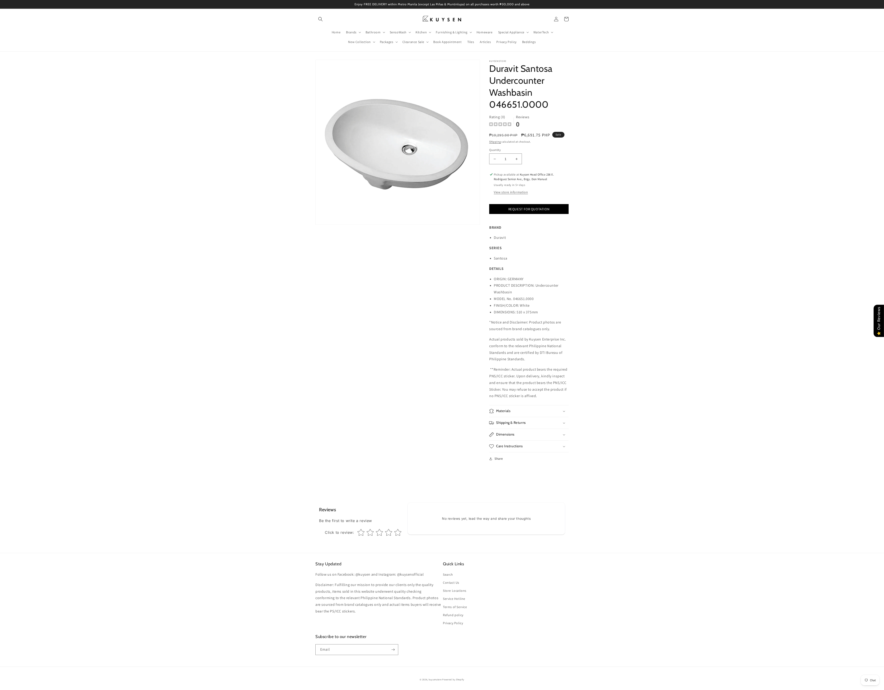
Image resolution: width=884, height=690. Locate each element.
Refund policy (453, 615)
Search (448, 574)
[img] (500, 124)
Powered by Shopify (453, 679)
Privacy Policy (453, 623)
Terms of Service (455, 607)
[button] (320, 19)
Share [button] (498, 458)
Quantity (495, 150)
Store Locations (454, 591)
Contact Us (451, 582)
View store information (511, 192)
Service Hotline (454, 599)
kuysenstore (435, 679)
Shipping (495, 141)
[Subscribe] (393, 649)
